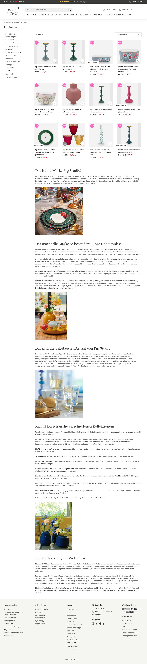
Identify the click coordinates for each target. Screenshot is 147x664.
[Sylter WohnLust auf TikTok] (104, 623)
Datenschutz (127, 623)
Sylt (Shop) (39, 621)
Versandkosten (10, 618)
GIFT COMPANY (11, 46)
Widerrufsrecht (10, 635)
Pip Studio (9, 71)
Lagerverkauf (40, 624)
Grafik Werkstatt (12, 77)
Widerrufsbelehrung (129, 629)
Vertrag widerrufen (129, 636)
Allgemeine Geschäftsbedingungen (13, 631)
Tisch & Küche (82, 15)
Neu (27, 15)
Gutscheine (8, 624)
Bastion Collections (13, 43)
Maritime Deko (96, 15)
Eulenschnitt (10, 40)
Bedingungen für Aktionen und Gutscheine (14, 613)
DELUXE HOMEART (12, 62)
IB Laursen (9, 49)
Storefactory (10, 55)
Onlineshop (39, 612)
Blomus (69, 612)
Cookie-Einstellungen (130, 633)
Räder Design (11, 37)
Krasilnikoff (10, 74)
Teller (125, 578)
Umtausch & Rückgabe (13, 627)
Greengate (10, 65)
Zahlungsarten (9, 621)
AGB (123, 626)
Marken (34, 15)
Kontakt (7, 609)
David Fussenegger (13, 52)
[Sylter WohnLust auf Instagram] (93, 623)
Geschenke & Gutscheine (114, 15)
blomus (8, 58)
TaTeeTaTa (10, 68)
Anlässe (54, 15)
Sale (129, 15)
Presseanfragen (41, 609)
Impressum (126, 620)
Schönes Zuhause (66, 15)
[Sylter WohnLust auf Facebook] (97, 623)
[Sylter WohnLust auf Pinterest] (100, 623)
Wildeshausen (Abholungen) (40, 616)
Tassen (119, 578)
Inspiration (44, 15)
